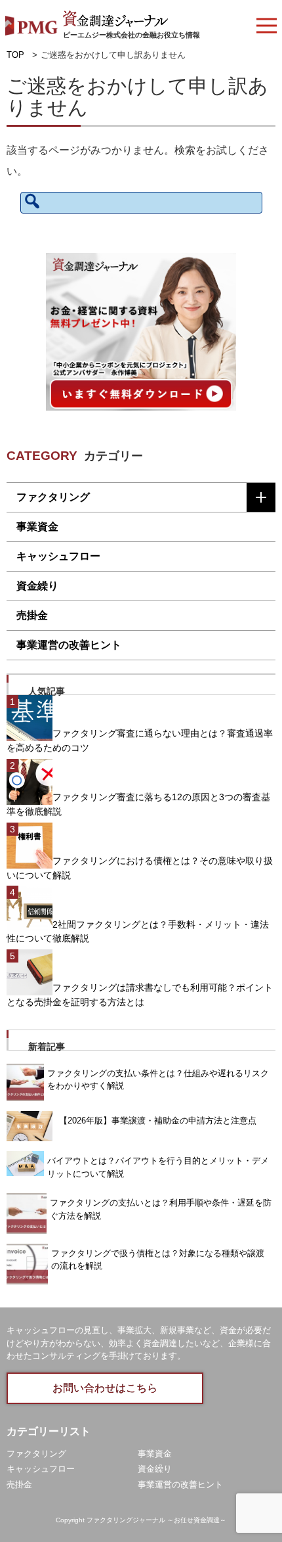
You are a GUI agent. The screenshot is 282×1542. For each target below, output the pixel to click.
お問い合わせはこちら (104, 1388)
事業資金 (37, 526)
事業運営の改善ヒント (68, 644)
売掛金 (32, 615)
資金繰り (37, 585)
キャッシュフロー (58, 556)
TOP (15, 55)
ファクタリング (53, 497)
